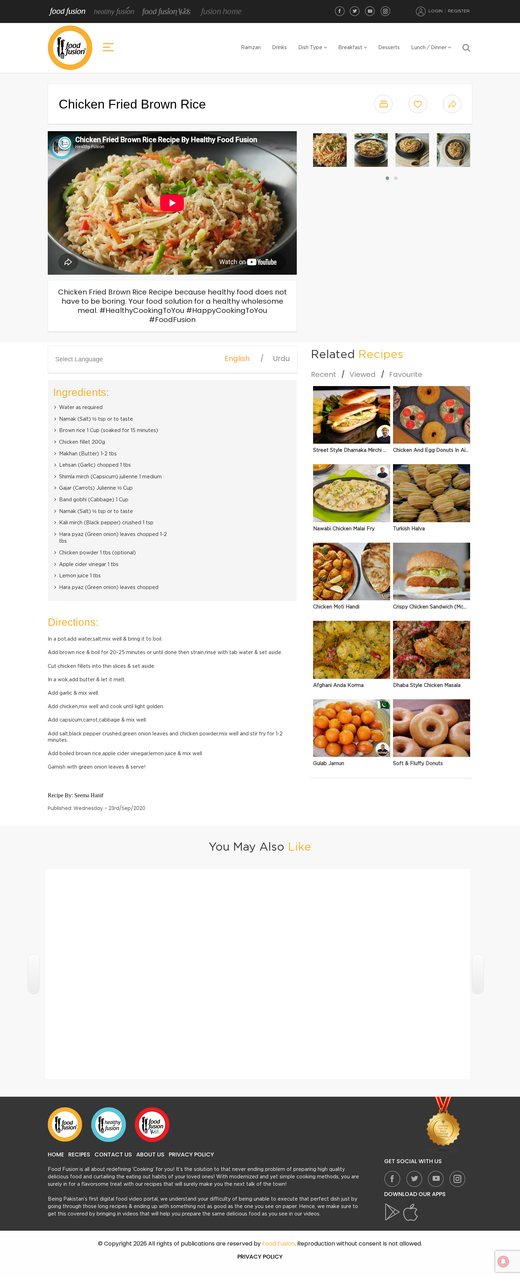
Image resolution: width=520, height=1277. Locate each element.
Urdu (281, 358)
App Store (411, 1212)
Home (56, 1155)
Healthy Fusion (114, 11)
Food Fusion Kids (166, 11)
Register (459, 11)
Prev (34, 974)
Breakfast (351, 47)
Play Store (393, 1212)
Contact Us (113, 1155)
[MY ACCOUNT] (421, 11)
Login (435, 11)
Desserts (389, 47)
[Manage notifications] (503, 1261)
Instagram (385, 11)
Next (478, 974)
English (237, 358)
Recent (323, 374)
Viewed (362, 374)
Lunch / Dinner (429, 47)
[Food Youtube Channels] (443, 1125)
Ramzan (251, 47)
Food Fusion (67, 11)
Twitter (355, 11)
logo (70, 47)
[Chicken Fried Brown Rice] (330, 150)
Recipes (79, 1155)
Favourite (405, 374)
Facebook (340, 11)
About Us (150, 1155)
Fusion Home (220, 11)
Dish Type (311, 47)
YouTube (370, 11)
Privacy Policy (191, 1155)
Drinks (279, 47)
